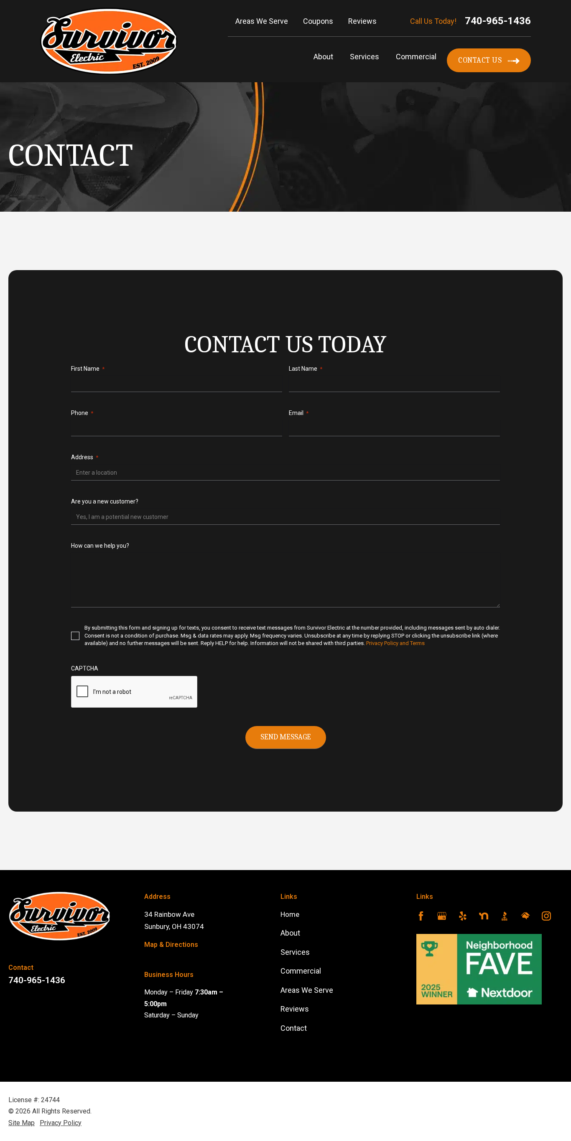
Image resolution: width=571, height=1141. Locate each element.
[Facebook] (421, 918)
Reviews (294, 1008)
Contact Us (480, 60)
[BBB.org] (504, 918)
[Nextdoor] (483, 918)
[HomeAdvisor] (525, 918)
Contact (293, 1028)
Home (289, 914)
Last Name (305, 368)
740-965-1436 (498, 21)
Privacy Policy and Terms (395, 643)
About (323, 56)
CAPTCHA (84, 668)
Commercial (416, 56)
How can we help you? (100, 545)
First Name (88, 368)
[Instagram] (546, 918)
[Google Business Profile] (441, 918)
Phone (82, 413)
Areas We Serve (306, 990)
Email (298, 413)
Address (84, 457)
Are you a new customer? (104, 501)
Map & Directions (171, 945)
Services (364, 56)
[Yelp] (462, 918)
